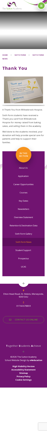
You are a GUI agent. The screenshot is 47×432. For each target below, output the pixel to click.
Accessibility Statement (23, 369)
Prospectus (23, 258)
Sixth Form (20, 55)
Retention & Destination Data (23, 225)
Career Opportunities (23, 184)
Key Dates (23, 200)
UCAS (23, 266)
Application (23, 176)
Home (5, 55)
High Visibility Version (24, 366)
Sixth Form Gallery (23, 233)
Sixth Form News (23, 242)
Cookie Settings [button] (23, 379)
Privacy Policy (23, 376)
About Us (23, 168)
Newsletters (23, 209)
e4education (36, 360)
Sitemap (23, 373)
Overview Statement (23, 217)
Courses (23, 192)
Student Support (23, 250)
